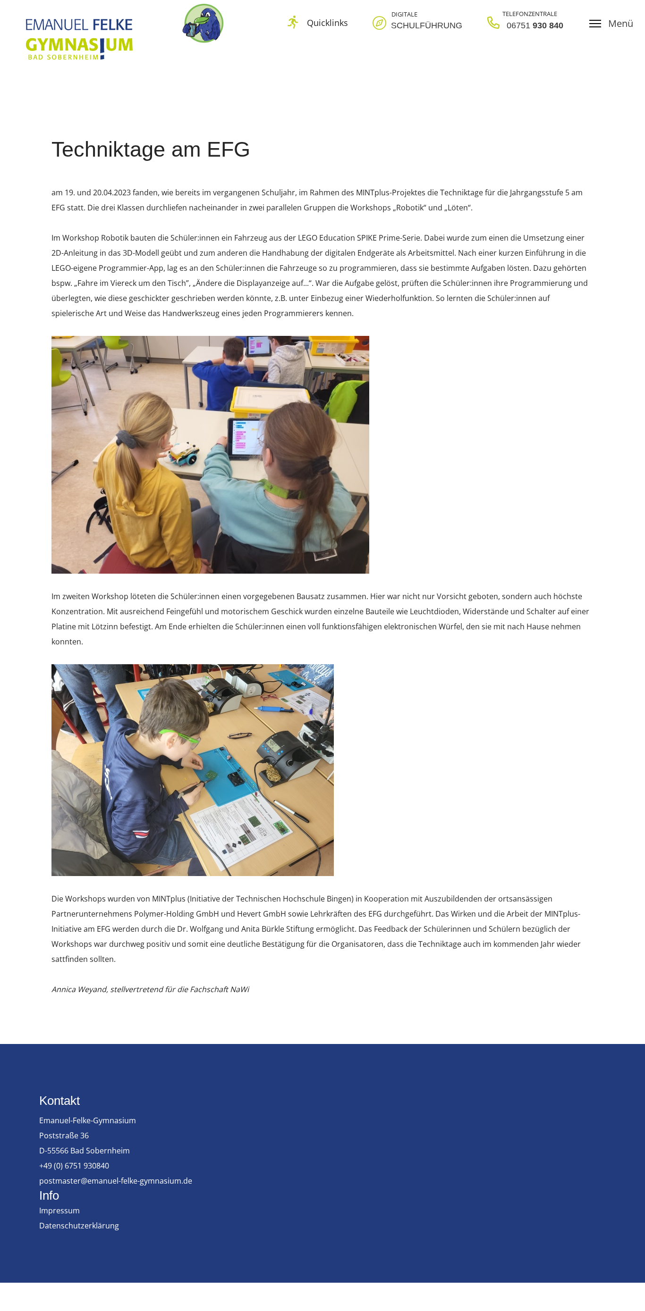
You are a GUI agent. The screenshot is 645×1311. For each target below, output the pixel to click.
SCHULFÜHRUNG (426, 25)
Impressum (59, 1210)
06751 (520, 25)
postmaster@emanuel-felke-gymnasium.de (115, 1181)
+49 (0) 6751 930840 (74, 1166)
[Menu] (611, 23)
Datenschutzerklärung (79, 1225)
